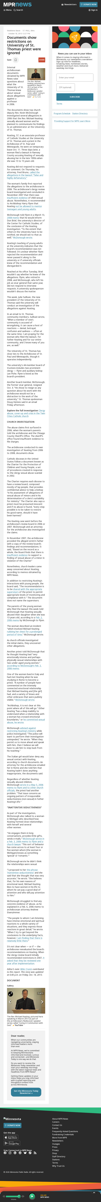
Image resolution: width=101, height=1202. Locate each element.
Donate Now (88, 4)
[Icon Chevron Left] (10, 1002)
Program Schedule (62, 113)
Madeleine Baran (13, 31)
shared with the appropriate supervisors (24, 590)
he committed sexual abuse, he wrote (26, 721)
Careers (55, 1122)
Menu (9, 10)
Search (19, 10)
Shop (54, 1153)
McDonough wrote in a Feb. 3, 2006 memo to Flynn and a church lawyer (25, 841)
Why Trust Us (58, 1166)
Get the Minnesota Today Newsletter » (26, 1092)
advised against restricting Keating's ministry (21, 729)
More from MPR (59, 1137)
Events (55, 1128)
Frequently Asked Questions (65, 1131)
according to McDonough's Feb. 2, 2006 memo (24, 667)
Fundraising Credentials (63, 1134)
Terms (59, 103)
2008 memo (13, 217)
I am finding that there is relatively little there (24, 939)
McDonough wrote (22, 237)
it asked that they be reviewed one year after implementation (25, 960)
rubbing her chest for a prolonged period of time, (24, 633)
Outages (56, 1144)
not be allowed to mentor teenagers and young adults (24, 208)
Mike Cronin (26, 969)
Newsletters (57, 1140)
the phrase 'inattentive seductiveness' (22, 871)
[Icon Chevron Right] (42, 1002)
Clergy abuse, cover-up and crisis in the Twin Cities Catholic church (26, 413)
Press (54, 1147)
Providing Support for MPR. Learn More (72, 121)
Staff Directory (58, 1156)
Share (41, 60)
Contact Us (57, 1125)
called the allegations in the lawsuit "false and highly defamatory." (25, 175)
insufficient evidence (17, 197)
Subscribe (75, 96)
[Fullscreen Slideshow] (10, 994)
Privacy (55, 1150)
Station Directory (80, 113)
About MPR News (60, 1118)
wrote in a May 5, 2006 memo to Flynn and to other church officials (25, 787)
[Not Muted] (4, 1196)
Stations (56, 1159)
